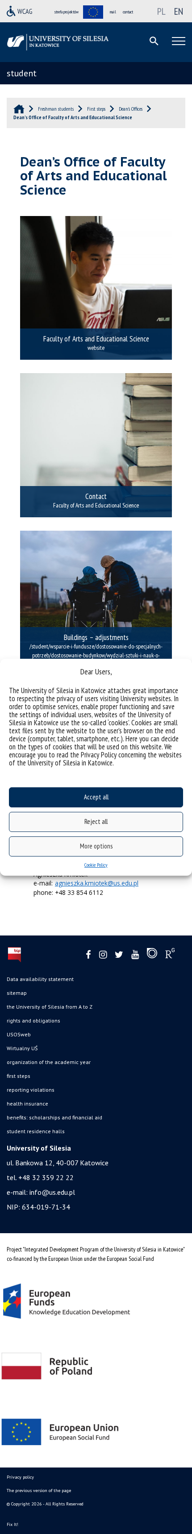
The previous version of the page (39, 1490)
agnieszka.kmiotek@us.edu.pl (96, 883)
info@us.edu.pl (52, 1192)
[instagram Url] (103, 955)
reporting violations (30, 1089)
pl (161, 11)
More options (96, 846)
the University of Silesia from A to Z (49, 1006)
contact (128, 12)
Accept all (96, 797)
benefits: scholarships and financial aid (54, 1117)
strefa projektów (66, 12)
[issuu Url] (152, 955)
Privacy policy (20, 1477)
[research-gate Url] (170, 955)
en (178, 11)
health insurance (27, 1103)
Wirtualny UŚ (22, 1048)
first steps (18, 1076)
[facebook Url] (88, 955)
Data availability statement (40, 979)
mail (113, 12)
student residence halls (36, 1131)
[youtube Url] (135, 955)
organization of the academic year (49, 1062)
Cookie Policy (96, 864)
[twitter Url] (119, 955)
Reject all (96, 821)
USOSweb (19, 1034)
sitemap (17, 992)
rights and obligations (33, 1020)
